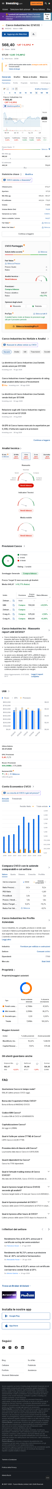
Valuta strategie (14, 69)
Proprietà (24, 83)
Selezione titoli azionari (20, 9)
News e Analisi (30, 77)
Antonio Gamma (12, 1273)
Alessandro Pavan (13, 1259)
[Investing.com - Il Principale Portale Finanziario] (14, 3)
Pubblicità (32, 1365)
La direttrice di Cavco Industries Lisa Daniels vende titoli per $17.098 (23, 396)
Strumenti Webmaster (10, 1375)
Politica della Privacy (9, 1467)
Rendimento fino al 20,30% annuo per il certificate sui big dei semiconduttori (23, 1240)
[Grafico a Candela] (4, 89)
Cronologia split (46, 83)
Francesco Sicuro (13, 1246)
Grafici (17, 77)
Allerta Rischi (6, 1475)
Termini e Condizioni (9, 1460)
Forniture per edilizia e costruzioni (35, 946)
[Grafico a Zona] (7, 89)
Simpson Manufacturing (12, 1063)
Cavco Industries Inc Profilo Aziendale (18, 920)
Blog (4, 1360)
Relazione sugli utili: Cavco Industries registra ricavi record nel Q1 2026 (23, 411)
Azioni (5, 9)
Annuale (5, 799)
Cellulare (5, 1365)
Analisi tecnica (10, 448)
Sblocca (44, 149)
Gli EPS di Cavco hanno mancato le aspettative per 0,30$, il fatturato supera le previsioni (26, 427)
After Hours (9, 59)
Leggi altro (6, 939)
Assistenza (32, 1370)
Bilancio (44, 77)
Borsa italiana (39, 9)
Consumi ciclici (43, 951)
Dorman (47, 1063)
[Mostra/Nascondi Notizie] (16, 89)
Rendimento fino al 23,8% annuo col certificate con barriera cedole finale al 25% (27, 1268)
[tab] (16, 456)
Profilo (15, 83)
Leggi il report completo (37, 675)
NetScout (27, 1063)
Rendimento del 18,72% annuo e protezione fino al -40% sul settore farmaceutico (25, 1254)
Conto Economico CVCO (16, 786)
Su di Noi (31, 1360)
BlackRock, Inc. (9, 1041)
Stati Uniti (46, 961)
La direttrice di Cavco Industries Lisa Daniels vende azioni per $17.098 (23, 364)
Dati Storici (34, 83)
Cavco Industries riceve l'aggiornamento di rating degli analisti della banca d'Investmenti (25, 380)
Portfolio (5, 1370)
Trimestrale (17, 799)
